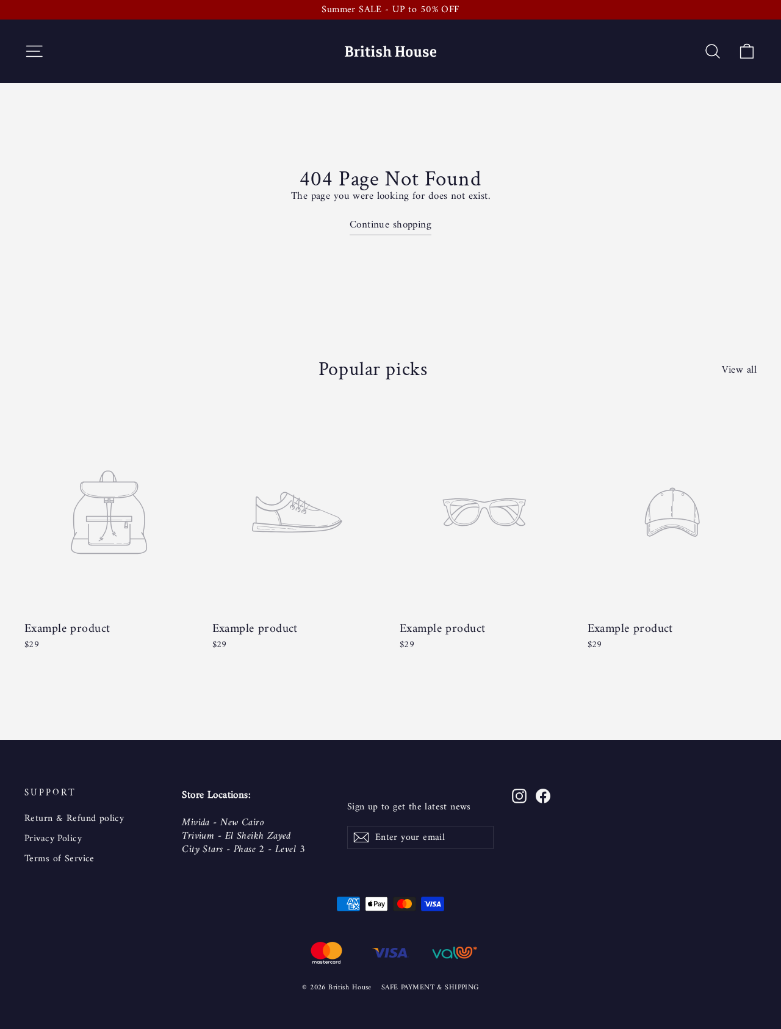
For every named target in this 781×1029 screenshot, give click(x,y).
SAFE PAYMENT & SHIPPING (430, 987)
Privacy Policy (53, 838)
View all (739, 369)
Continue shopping (390, 225)
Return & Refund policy (74, 818)
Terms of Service (59, 858)
